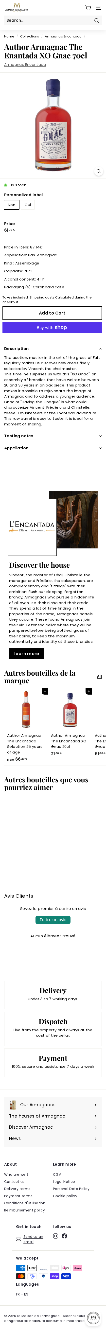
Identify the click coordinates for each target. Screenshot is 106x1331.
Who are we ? (16, 1174)
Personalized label (23, 195)
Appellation (16, 448)
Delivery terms (17, 1188)
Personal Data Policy (71, 1188)
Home (9, 36)
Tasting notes (18, 436)
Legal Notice (64, 1181)
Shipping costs (42, 297)
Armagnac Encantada (63, 36)
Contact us (14, 1181)
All (99, 676)
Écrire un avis (53, 920)
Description (16, 348)
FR (18, 1294)
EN (26, 1294)
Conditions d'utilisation (24, 1203)
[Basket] (88, 7)
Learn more (26, 654)
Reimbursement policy (24, 1210)
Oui (28, 204)
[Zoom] (98, 171)
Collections (29, 36)
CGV (57, 1174)
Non (11, 204)
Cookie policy (65, 1195)
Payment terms (18, 1195)
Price (9, 224)
